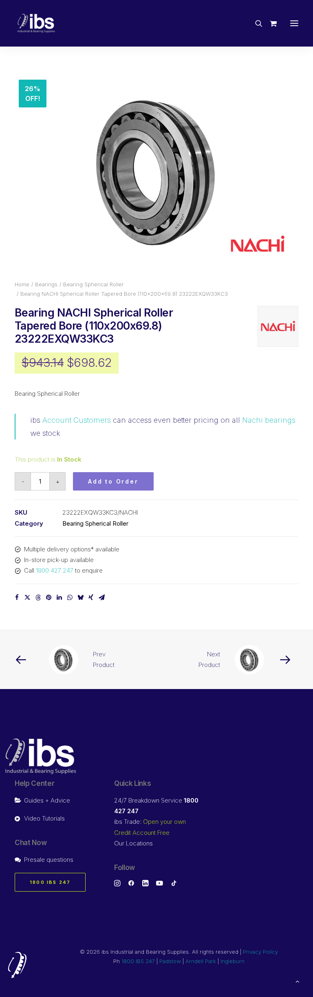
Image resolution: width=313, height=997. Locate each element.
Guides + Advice (47, 800)
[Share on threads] (38, 597)
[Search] (255, 23)
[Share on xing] (91, 597)
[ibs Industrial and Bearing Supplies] (36, 23)
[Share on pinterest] (48, 597)
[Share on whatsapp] (70, 597)
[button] (294, 23)
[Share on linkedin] (59, 597)
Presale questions (48, 859)
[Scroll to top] (297, 981)
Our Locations (133, 843)
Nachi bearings (268, 420)
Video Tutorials (44, 818)
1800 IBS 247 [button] (50, 882)
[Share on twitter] (27, 597)
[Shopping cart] (269, 23)
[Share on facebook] (17, 597)
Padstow (170, 961)
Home (22, 284)
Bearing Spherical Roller (93, 284)
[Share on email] (101, 597)
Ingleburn (232, 961)
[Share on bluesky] (80, 597)
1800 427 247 (54, 570)
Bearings (46, 284)
